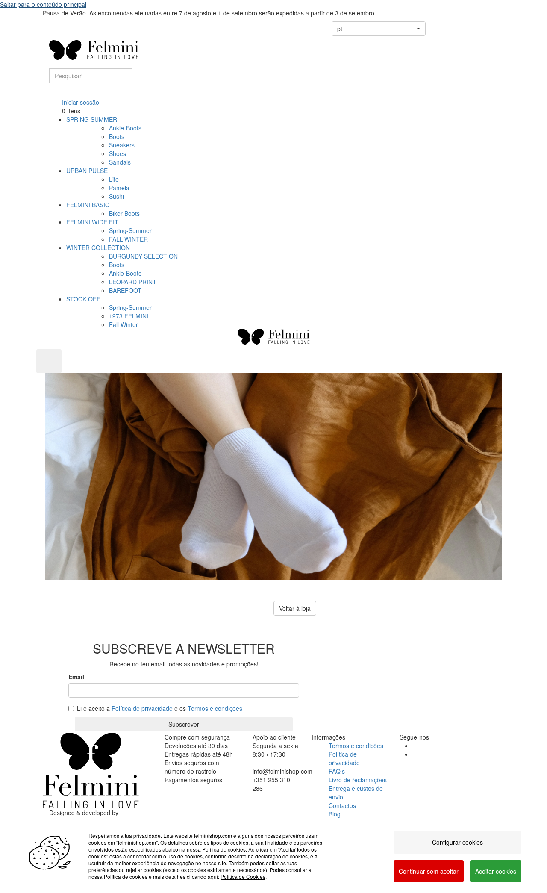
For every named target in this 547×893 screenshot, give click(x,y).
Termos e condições (215, 708)
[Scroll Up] (49, 361)
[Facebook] (414, 745)
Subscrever (183, 724)
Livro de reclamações (358, 779)
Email (76, 676)
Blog (335, 814)
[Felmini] (91, 770)
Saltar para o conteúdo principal (43, 4)
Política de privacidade (142, 708)
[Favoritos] (57, 93)
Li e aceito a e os (159, 708)
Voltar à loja (295, 608)
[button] (379, 28)
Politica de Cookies (243, 876)
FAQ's (337, 771)
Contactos (342, 805)
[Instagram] (414, 754)
